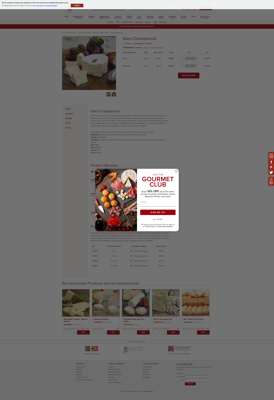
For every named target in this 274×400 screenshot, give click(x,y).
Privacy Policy (150, 226)
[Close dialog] (176, 171)
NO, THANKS (158, 219)
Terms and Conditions (165, 226)
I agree (76, 5)
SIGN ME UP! (158, 212)
